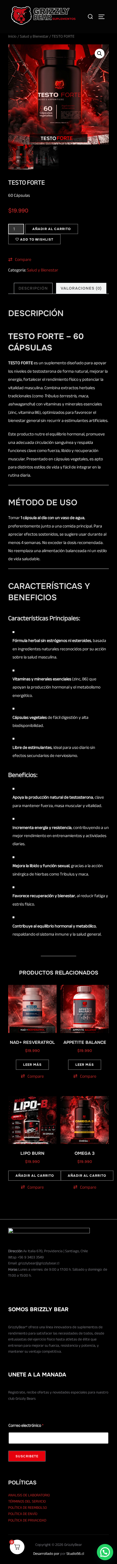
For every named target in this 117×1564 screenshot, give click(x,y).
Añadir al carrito (51, 229)
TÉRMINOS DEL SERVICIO (27, 1501)
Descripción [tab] (33, 288)
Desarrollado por (46, 1553)
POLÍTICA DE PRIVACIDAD (27, 1520)
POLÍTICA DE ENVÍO (22, 1513)
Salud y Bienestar (34, 36)
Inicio (12, 36)
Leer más (32, 1065)
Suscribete (27, 1456)
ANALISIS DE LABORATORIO (29, 1495)
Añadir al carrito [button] (35, 1175)
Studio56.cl (75, 1553)
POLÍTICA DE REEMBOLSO (27, 1507)
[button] (99, 53)
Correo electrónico (26, 1425)
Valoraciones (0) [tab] (81, 288)
